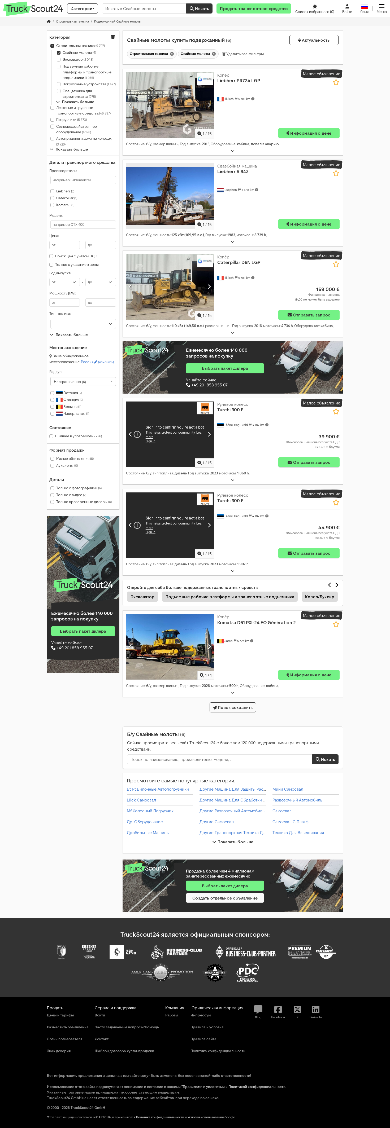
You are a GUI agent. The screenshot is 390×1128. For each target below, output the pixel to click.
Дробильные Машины (148, 832)
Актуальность (315, 40)
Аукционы (67, 465)
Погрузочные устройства (89, 84)
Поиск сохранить (235, 707)
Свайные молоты (79, 52)
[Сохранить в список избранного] (336, 82)
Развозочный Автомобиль (297, 800)
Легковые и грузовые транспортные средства (83, 110)
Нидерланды (76, 413)
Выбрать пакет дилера (83, 631)
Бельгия (72, 406)
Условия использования (206, 1117)
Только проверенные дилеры (84, 501)
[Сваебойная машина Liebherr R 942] (170, 196)
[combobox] (83, 381)
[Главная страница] (49, 21)
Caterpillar (66, 198)
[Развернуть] (232, 151)
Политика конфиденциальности (160, 1117)
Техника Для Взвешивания (298, 832)
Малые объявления (75, 458)
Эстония (72, 392)
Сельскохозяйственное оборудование (76, 129)
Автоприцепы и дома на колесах (83, 141)
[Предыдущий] (131, 105)
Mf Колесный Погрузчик (150, 810)
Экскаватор (78, 59)
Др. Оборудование (145, 821)
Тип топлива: (60, 313)
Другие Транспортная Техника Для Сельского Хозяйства (255, 832)
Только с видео (71, 494)
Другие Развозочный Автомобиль (232, 810)
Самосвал (282, 810)
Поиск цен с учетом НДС (76, 256)
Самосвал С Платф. (290, 821)
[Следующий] (209, 105)
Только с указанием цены (77, 264)
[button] (382, 8)
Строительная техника (80, 45)
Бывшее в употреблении (78, 436)
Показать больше (235, 841)
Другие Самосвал (217, 821)
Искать (201, 8)
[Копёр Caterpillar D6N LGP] (170, 287)
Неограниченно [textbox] (70, 381)
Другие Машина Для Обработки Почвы (237, 800)
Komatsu (65, 204)
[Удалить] (171, 54)
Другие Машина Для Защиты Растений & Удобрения (250, 789)
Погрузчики (71, 119)
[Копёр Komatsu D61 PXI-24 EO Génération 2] (170, 647)
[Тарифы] (83, 585)
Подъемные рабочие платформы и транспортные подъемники (87, 72)
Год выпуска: (60, 273)
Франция (73, 399)
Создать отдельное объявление (224, 898)
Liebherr (65, 191)
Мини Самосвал (287, 789)
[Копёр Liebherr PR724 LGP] (170, 105)
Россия (97, 361)
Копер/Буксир (319, 596)
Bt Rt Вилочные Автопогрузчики (158, 789)
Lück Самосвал (141, 800)
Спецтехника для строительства (79, 94)
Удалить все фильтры (245, 53)
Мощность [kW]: (62, 293)
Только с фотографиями (79, 488)
